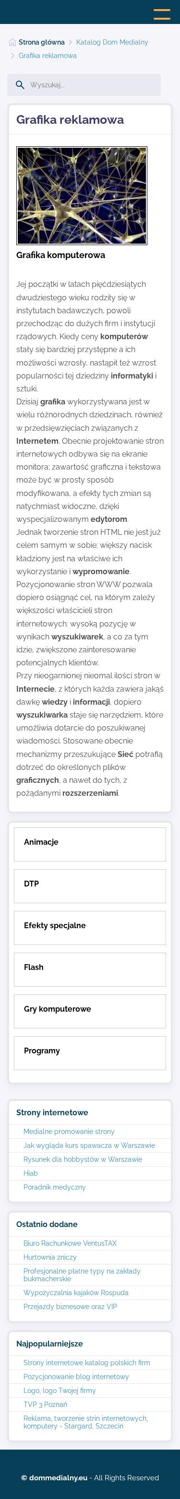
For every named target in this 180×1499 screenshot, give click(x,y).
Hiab (31, 1173)
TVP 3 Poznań (45, 1404)
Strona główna (42, 42)
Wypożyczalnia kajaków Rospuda (76, 1293)
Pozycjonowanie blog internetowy (76, 1377)
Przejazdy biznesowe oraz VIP (70, 1306)
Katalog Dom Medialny (112, 42)
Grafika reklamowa (48, 55)
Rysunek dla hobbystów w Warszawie (83, 1159)
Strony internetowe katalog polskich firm (87, 1363)
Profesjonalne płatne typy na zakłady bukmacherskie (82, 1275)
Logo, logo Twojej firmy (60, 1390)
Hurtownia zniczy (50, 1257)
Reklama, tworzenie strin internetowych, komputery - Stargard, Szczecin (86, 1422)
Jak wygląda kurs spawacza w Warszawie (89, 1145)
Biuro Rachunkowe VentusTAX (70, 1243)
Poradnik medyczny (55, 1187)
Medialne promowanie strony (69, 1131)
